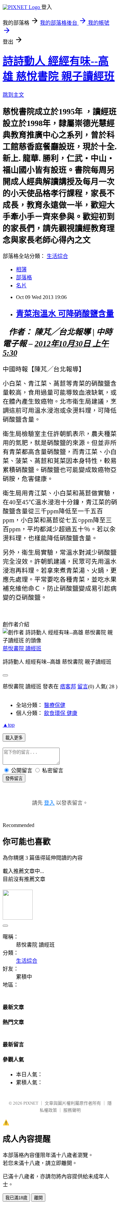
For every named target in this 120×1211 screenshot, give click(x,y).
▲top (9, 725)
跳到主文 (13, 95)
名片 (21, 285)
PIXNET (30, 1103)
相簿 (21, 269)
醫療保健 (54, 705)
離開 (38, 1197)
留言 (82, 686)
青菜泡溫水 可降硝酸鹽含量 (65, 313)
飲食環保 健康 (60, 713)
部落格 (24, 277)
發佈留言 (14, 778)
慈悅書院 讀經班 (22, 648)
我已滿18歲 (16, 1197)
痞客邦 (68, 686)
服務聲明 (72, 1110)
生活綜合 (57, 256)
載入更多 (14, 737)
